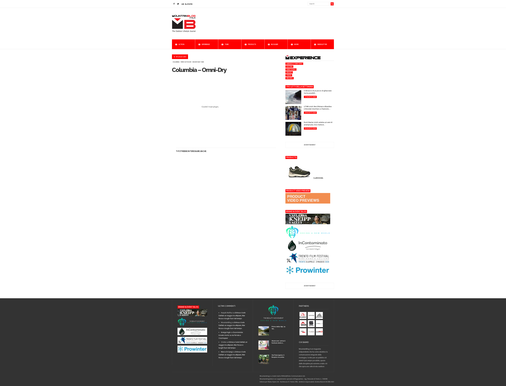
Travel (288, 75)
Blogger (274, 44)
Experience (206, 44)
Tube (226, 44)
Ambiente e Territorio (294, 64)
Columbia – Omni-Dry (199, 69)
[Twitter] (178, 4)
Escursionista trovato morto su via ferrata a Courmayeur (231, 335)
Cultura (289, 66)
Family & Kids (290, 69)
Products (252, 44)
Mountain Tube (198, 62)
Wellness (289, 78)
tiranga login (226, 332)
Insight (289, 72)
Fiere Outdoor (186, 62)
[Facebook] (174, 4)
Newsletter (322, 44)
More (296, 44)
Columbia (176, 62)
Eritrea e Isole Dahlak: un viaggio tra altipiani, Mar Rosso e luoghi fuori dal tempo (232, 315)
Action (181, 44)
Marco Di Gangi (227, 352)
